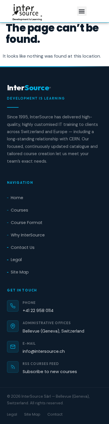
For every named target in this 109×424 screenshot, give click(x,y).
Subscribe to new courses (50, 372)
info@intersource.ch (44, 351)
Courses (19, 210)
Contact (54, 414)
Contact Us (23, 247)
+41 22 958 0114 (38, 310)
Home (17, 198)
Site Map (20, 272)
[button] (82, 11)
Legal (16, 260)
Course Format (26, 222)
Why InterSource (28, 235)
